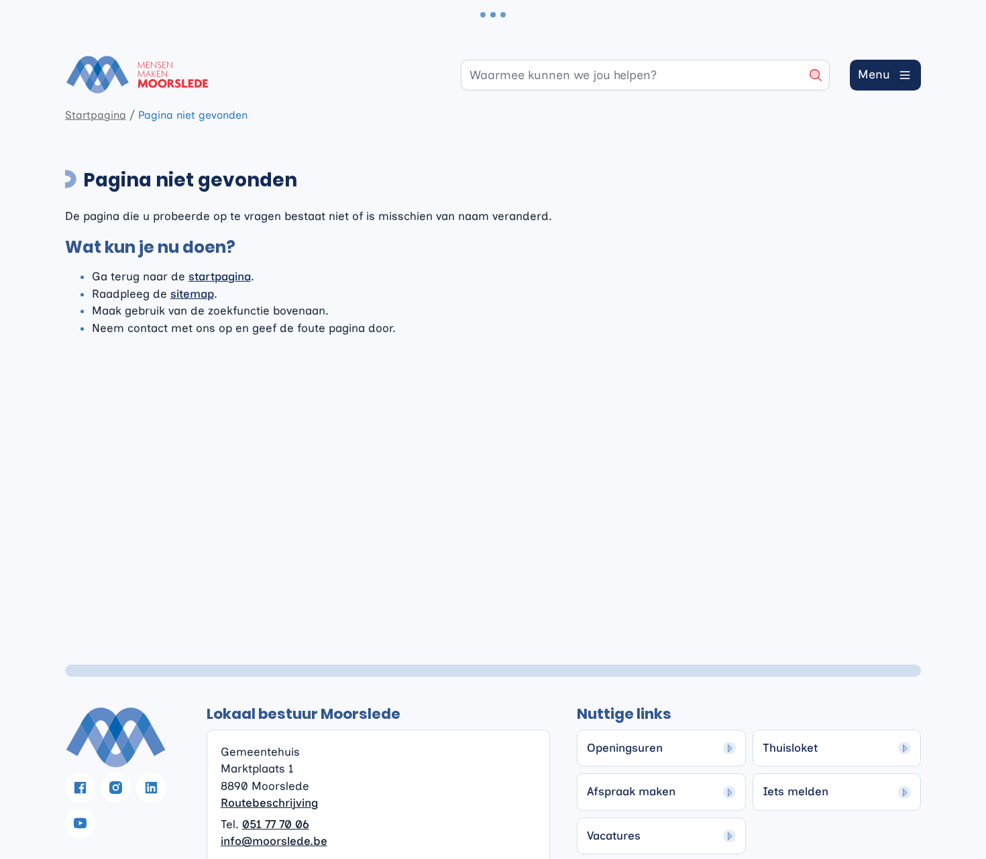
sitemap (192, 293)
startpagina (219, 276)
